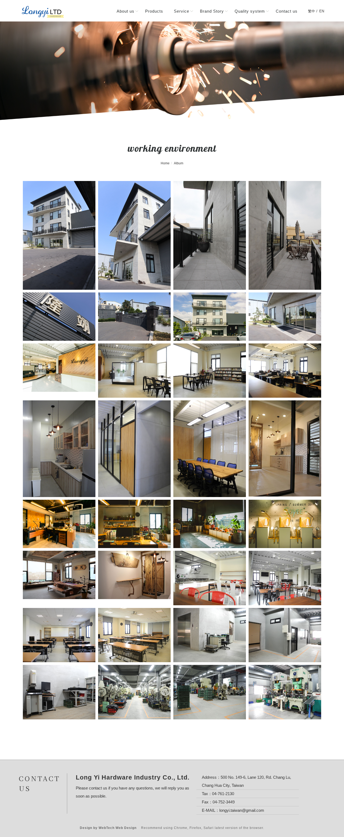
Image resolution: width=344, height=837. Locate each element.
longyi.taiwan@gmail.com (241, 810)
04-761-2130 (223, 793)
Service (181, 11)
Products (154, 11)
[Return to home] (43, 12)
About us (125, 11)
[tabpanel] (172, 70)
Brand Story (212, 11)
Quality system (250, 11)
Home (165, 163)
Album (178, 163)
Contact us (287, 11)
